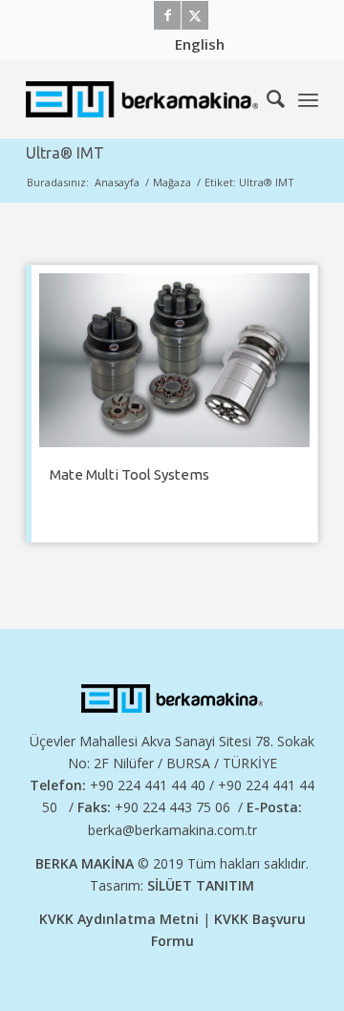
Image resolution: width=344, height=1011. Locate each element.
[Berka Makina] (143, 99)
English (200, 44)
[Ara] (266, 99)
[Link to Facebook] (167, 15)
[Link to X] (195, 15)
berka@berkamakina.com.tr (172, 830)
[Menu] (308, 99)
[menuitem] (199, 44)
